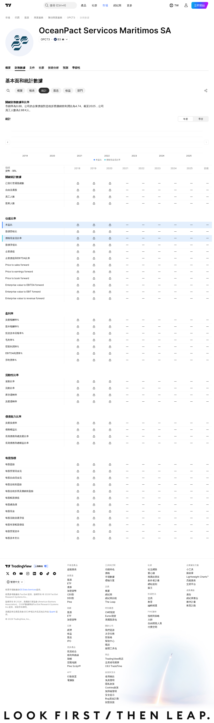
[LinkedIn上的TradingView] (34, 573)
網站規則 (152, 584)
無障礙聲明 (111, 691)
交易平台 (191, 584)
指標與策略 (153, 615)
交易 (150, 598)
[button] (88, 5)
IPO (69, 641)
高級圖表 (191, 580)
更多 (129, 5)
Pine (69, 601)
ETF (69, 583)
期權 (69, 658)
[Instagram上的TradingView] (27, 573)
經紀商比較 (111, 598)
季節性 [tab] (76, 67)
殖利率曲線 (73, 655)
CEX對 (70, 594)
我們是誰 (110, 629)
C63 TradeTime (113, 666)
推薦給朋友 (153, 576)
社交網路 (152, 569)
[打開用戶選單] (186, 5)
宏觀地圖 (72, 662)
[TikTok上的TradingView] (47, 573)
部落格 (108, 637)
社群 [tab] (41, 67)
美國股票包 (111, 619)
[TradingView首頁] (8, 5)
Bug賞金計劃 (112, 698)
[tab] (20, 90)
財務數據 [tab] (20, 67)
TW (176, 5)
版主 (150, 587)
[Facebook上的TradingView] (14, 573)
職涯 (107, 644)
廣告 (188, 594)
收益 (69, 633)
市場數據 (110, 576)
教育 (150, 601)
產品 (83, 5)
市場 (105, 5)
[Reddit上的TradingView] (54, 573)
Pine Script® (74, 666)
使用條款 (110, 676)
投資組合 (72, 651)
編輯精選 (152, 605)
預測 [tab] (65, 67)
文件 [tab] (32, 67)
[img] (63, 39)
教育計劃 (191, 605)
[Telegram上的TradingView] (41, 573)
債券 (69, 587)
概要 (107, 590)
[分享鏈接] (206, 90)
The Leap (110, 601)
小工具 (189, 569)
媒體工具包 (111, 648)
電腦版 (70, 680)
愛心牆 (151, 573)
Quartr (52, 611)
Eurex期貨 (110, 615)
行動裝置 (72, 676)
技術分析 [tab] (53, 67)
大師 (150, 619)
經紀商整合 (192, 598)
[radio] (185, 119)
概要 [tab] (8, 67)
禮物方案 (110, 580)
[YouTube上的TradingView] (21, 573)
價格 (107, 573)
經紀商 (117, 5)
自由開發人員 (155, 623)
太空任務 (110, 633)
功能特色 (110, 569)
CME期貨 (110, 612)
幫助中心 (110, 641)
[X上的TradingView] (7, 573)
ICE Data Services (27, 589)
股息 (69, 637)
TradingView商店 (114, 658)
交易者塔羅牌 (112, 662)
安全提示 (110, 694)
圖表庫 (189, 573)
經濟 (69, 629)
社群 (94, 5)
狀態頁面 (110, 702)
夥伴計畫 (191, 601)
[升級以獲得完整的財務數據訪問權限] (78, 183)
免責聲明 (110, 680)
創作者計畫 (153, 580)
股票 (69, 579)
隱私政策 (110, 683)
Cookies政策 (112, 687)
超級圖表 (72, 569)
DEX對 (70, 598)
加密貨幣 (72, 590)
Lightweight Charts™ (197, 576)
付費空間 (152, 626)
